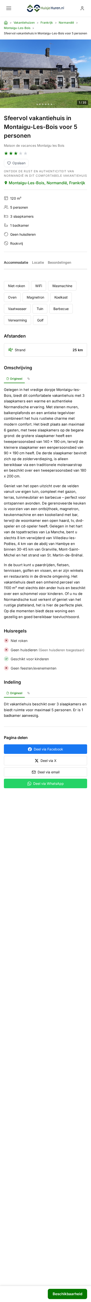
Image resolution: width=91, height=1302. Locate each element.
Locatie (38, 262)
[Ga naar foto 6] (51, 104)
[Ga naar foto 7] (54, 104)
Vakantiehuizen (24, 22)
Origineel (16, 378)
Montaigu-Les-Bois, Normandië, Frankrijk (47, 182)
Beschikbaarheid (67, 1294)
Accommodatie (16, 262)
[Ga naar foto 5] (48, 104)
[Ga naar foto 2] (40, 104)
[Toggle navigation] (9, 8)
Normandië (66, 22)
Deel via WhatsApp (48, 783)
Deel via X (49, 760)
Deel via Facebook (48, 749)
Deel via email (48, 772)
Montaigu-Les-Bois (17, 28)
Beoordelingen (59, 262)
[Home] (6, 23)
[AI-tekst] (28, 379)
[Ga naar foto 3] (42, 104)
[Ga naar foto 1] (37, 104)
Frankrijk (47, 22)
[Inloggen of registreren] (82, 8)
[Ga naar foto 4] (45, 104)
